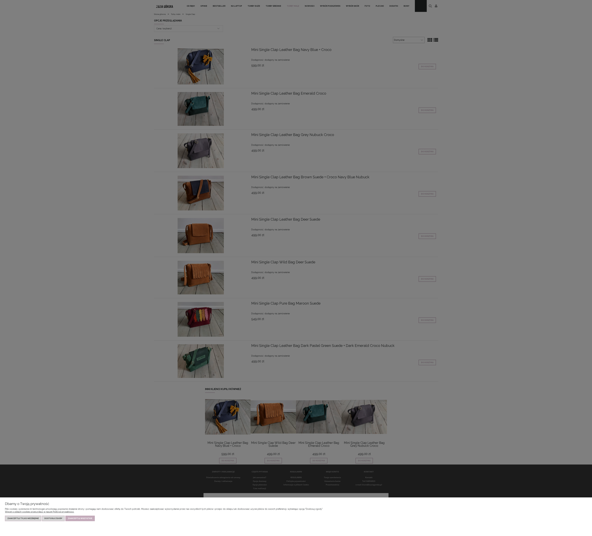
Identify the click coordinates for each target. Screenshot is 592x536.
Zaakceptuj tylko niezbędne (23, 518)
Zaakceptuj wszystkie (80, 518)
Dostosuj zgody (53, 518)
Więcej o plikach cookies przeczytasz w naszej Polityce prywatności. (39, 512)
